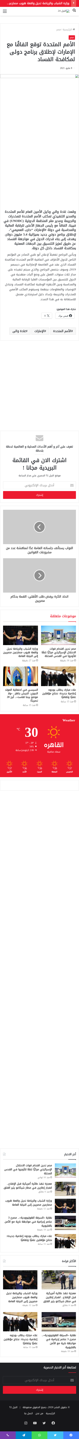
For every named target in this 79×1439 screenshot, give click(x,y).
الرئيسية (68, 29)
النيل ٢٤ (13, 1407)
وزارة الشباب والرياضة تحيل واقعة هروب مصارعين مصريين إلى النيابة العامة (20, 652)
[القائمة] (5, 12)
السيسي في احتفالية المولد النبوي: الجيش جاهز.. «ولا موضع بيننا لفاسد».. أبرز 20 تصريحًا (21, 695)
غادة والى (19, 331)
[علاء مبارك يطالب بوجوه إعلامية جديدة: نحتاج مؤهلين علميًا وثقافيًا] (58, 676)
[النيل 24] (63, 11)
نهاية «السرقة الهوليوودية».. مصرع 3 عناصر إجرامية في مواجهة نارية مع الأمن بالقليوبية (28, 1221)
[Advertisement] (39, 164)
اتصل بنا (28, 1413)
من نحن (39, 1413)
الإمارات (39, 331)
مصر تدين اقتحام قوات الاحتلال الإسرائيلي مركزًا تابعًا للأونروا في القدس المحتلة (59, 652)
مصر (58, 29)
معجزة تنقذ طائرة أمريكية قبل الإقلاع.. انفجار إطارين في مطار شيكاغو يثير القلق (28, 1185)
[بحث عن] (74, 12)
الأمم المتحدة (62, 331)
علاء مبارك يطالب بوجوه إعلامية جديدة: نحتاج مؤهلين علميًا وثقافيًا (59, 693)
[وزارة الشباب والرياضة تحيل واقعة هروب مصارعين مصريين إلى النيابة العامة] (20, 635)
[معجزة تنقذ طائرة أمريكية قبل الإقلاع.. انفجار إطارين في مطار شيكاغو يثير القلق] (65, 1189)
